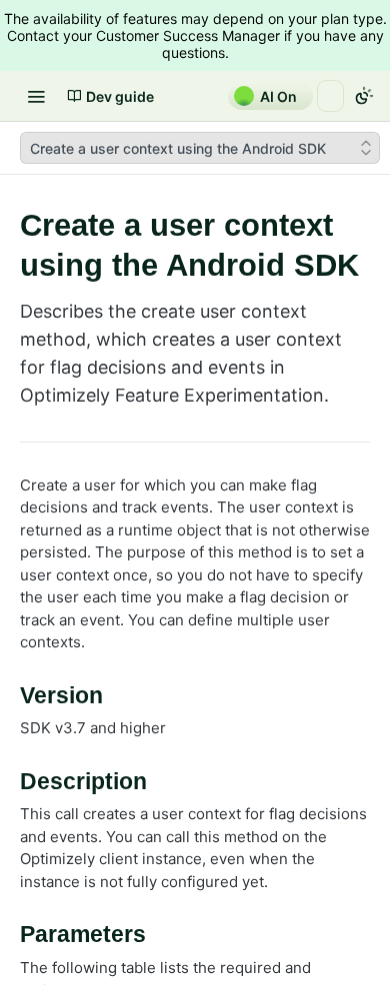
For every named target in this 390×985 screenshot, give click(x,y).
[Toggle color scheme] (364, 96)
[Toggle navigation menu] (36, 96)
